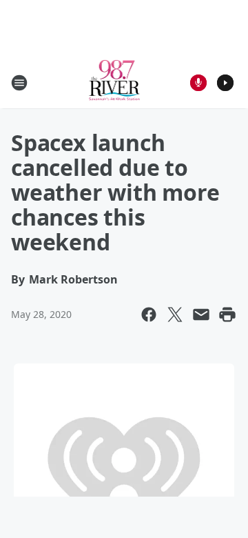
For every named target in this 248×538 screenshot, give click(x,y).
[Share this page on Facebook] (148, 314)
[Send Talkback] (198, 82)
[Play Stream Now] (225, 82)
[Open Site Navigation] (19, 82)
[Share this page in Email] (201, 314)
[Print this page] (227, 314)
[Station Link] (115, 82)
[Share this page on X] (175, 314)
